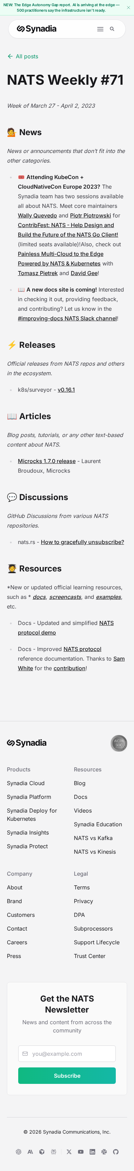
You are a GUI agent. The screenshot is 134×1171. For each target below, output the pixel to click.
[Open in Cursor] (41, 1151)
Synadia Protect (27, 846)
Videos (83, 810)
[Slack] (104, 1151)
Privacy (83, 901)
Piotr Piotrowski (90, 215)
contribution (70, 668)
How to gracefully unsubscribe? (82, 542)
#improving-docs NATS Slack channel (67, 318)
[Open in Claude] (30, 1151)
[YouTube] (80, 1151)
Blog (80, 783)
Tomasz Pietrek (38, 273)
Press (14, 956)
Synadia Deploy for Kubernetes (32, 814)
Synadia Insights (28, 832)
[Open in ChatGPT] (18, 1151)
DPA (79, 914)
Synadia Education (98, 824)
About (14, 887)
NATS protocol (82, 649)
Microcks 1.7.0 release (47, 461)
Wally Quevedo (37, 215)
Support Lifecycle (97, 942)
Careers (17, 942)
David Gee (84, 273)
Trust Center (89, 956)
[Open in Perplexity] (53, 1151)
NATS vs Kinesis (95, 851)
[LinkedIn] (92, 1151)
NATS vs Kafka (93, 838)
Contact (17, 928)
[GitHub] (115, 1151)
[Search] (112, 29)
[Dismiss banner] (128, 7)
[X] (69, 1151)
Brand (14, 901)
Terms (82, 887)
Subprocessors (93, 928)
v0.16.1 (66, 389)
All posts (27, 56)
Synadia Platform (29, 796)
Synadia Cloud (26, 783)
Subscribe (67, 1075)
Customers (21, 914)
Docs (80, 796)
